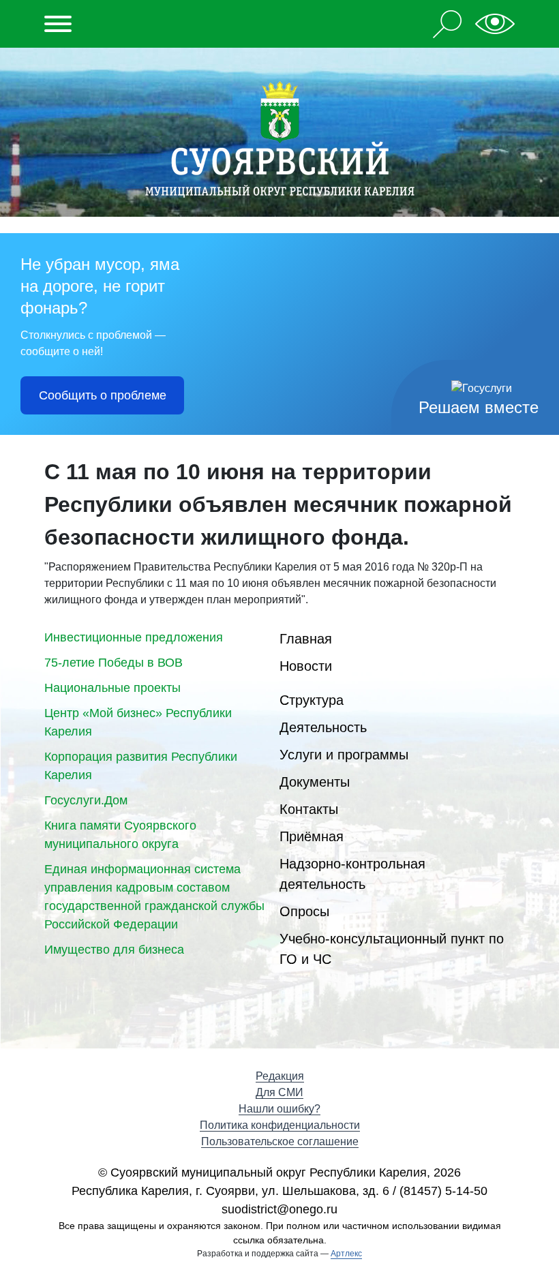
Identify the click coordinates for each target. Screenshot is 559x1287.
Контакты (309, 809)
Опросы (304, 911)
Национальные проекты (112, 688)
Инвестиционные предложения (133, 637)
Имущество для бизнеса (114, 949)
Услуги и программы (344, 754)
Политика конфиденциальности (280, 1125)
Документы (315, 781)
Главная (306, 638)
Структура (312, 700)
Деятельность (323, 727)
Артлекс (346, 1253)
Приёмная (312, 836)
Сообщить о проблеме (102, 395)
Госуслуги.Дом (85, 800)
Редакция (280, 1076)
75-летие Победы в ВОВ (113, 662)
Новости (306, 665)
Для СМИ (279, 1092)
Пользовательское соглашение (280, 1141)
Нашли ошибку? (279, 1109)
